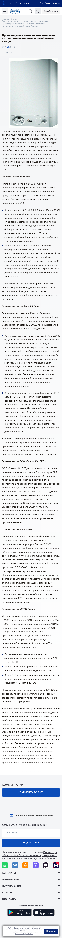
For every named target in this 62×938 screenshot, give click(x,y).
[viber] (36, 865)
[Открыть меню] (5, 11)
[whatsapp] (5, 865)
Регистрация (22, 3)
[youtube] (56, 865)
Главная (5, 19)
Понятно (51, 931)
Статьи (14, 19)
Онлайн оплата (51, 11)
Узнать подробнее (24, 933)
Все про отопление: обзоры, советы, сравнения (24, 21)
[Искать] (30, 11)
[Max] (46, 865)
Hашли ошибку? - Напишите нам (34, 815)
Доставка (9, 899)
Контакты (9, 872)
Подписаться (31, 842)
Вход (9, 3)
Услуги (7, 892)
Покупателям (11, 885)
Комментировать (31, 792)
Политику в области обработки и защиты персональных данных (29, 855)
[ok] (25, 865)
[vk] (15, 865)
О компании (10, 879)
